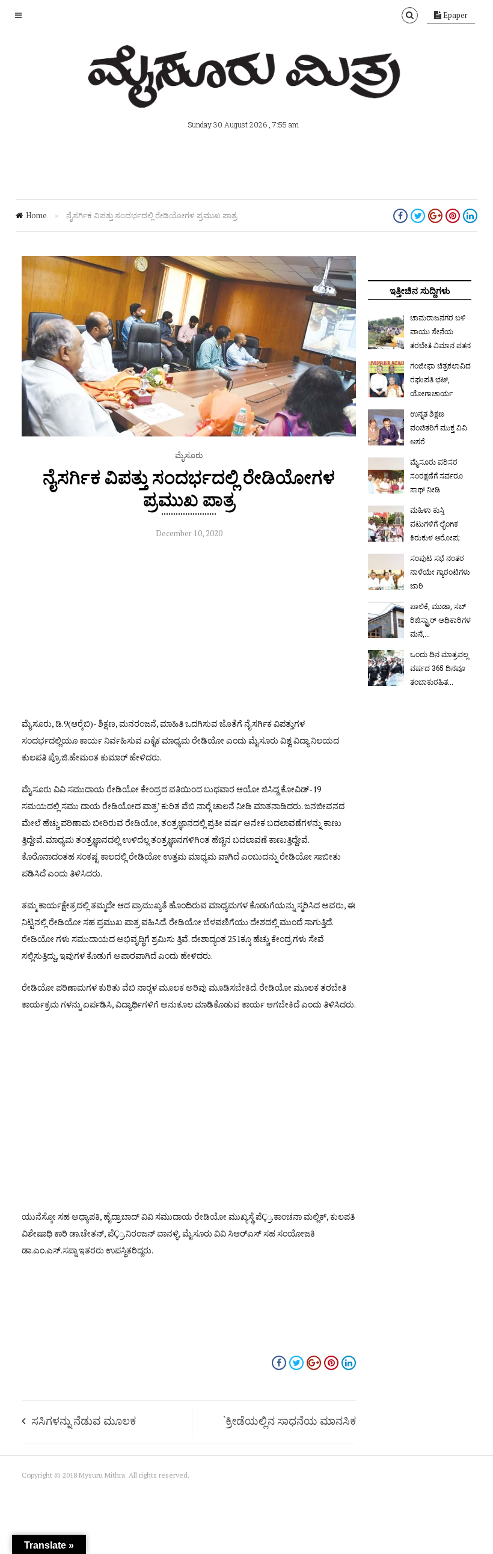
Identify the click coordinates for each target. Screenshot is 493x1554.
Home (36, 215)
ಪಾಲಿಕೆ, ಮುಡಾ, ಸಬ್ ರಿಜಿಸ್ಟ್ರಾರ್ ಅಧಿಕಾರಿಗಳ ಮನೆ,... (440, 619)
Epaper (454, 15)
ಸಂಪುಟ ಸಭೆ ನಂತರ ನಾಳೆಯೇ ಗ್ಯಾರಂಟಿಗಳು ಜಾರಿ (440, 571)
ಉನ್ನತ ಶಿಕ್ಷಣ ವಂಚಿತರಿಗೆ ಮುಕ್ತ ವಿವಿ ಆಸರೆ (438, 427)
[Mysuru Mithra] (246, 94)
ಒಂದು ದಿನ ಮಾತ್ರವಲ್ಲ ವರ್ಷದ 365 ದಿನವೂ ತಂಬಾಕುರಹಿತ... (439, 668)
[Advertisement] (189, 631)
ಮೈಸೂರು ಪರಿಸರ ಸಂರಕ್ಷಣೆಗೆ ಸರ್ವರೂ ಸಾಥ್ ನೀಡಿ (436, 475)
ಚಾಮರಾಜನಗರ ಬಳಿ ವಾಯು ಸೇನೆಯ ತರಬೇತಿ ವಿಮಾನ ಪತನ (440, 331)
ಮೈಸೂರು (189, 455)
